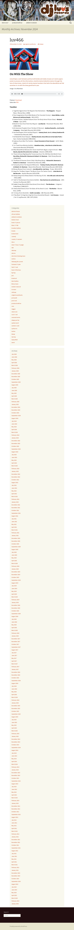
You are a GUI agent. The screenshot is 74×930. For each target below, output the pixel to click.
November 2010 (16, 876)
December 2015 (16, 705)
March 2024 (15, 432)
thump (13, 334)
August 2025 (15, 385)
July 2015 (14, 719)
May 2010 (14, 892)
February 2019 (15, 599)
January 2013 (15, 803)
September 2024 (16, 415)
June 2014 (14, 756)
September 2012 (16, 814)
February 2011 (15, 867)
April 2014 (14, 761)
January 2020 (15, 569)
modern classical (16, 287)
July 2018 (14, 619)
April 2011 (14, 862)
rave (13, 306)
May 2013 (14, 792)
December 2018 (16, 605)
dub (13, 247)
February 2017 (15, 666)
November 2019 (16, 574)
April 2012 (14, 828)
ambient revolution (31, 23)
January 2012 (15, 837)
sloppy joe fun (15, 320)
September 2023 (16, 449)
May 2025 (14, 393)
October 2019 (15, 577)
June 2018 (14, 622)
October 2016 (15, 678)
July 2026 (14, 354)
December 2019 (16, 572)
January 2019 (15, 602)
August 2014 (15, 750)
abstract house (16, 211)
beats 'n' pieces (16, 222)
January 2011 (15, 870)
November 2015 (16, 708)
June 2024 (14, 424)
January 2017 (15, 669)
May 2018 (14, 625)
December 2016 (16, 672)
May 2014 (14, 758)
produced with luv (17, 23)
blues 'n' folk (15, 225)
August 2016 (15, 683)
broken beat (15, 234)
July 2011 (14, 853)
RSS (17, 102)
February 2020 (15, 566)
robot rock (14, 312)
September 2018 (16, 613)
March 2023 (15, 466)
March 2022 (15, 496)
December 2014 (16, 739)
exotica (14, 259)
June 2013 (14, 789)
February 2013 (15, 800)
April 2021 (14, 527)
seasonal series (16, 317)
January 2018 (15, 636)
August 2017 (15, 650)
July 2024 (14, 421)
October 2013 (15, 778)
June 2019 (14, 588)
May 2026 (14, 360)
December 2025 (16, 374)
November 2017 (16, 641)
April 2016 (14, 694)
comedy (14, 236)
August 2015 (15, 717)
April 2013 (14, 795)
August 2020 (15, 549)
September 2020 (16, 546)
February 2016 (15, 700)
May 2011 (14, 859)
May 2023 (14, 460)
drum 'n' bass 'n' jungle (18, 245)
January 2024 (15, 438)
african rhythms (16, 214)
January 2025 (15, 404)
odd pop (14, 292)
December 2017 (16, 639)
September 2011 (16, 848)
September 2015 (16, 714)
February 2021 (15, 533)
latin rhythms (15, 281)
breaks (13, 231)
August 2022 (15, 482)
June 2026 (14, 357)
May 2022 (14, 491)
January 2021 (15, 535)
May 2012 (14, 825)
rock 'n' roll (14, 314)
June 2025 (14, 390)
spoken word (15, 323)
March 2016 (15, 697)
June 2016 (14, 689)
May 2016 (14, 692)
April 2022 (14, 493)
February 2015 (15, 733)
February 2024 (15, 435)
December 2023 (16, 440)
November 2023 (16, 443)
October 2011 (15, 845)
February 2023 (15, 468)
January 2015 (15, 736)
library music (15, 284)
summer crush (15, 326)
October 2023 (15, 446)
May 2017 (14, 658)
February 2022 (15, 499)
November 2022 (16, 477)
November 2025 (16, 376)
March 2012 (15, 831)
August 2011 (15, 851)
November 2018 (16, 608)
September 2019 (16, 580)
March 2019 (15, 597)
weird (13, 342)
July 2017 (14, 652)
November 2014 (16, 742)
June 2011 (14, 856)
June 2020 (14, 555)
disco (13, 242)
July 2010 (14, 887)
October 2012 (15, 811)
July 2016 (14, 686)
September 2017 (16, 647)
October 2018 (15, 611)
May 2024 (14, 427)
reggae (14, 309)
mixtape (41, 44)
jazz (13, 275)
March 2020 (15, 563)
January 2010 (15, 904)
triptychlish (15, 340)
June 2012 (14, 823)
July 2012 (14, 820)
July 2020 (14, 552)
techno (13, 331)
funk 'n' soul (15, 267)
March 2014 (15, 764)
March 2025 (15, 399)
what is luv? (5, 23)
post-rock (14, 300)
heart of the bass (16, 270)
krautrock (14, 278)
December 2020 (16, 538)
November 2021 (16, 507)
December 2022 (16, 474)
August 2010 (15, 884)
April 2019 (14, 594)
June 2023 (14, 457)
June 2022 (14, 488)
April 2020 (14, 560)
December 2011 (16, 839)
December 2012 (16, 806)
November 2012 (16, 809)
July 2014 (14, 753)
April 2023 (14, 463)
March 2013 (15, 798)
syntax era (14, 328)
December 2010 (16, 873)
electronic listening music (18, 256)
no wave (14, 289)
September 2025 (16, 382)
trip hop (14, 337)
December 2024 (16, 407)
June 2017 (14, 655)
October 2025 (15, 379)
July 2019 (14, 586)
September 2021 (16, 513)
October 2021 (15, 510)
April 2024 (14, 429)
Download (18, 100)
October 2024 (15, 413)
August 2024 (15, 418)
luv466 (16, 40)
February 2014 (15, 767)
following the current (17, 261)
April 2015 (14, 728)
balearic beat (15, 220)
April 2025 (14, 396)
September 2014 (16, 747)
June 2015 (14, 722)
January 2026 (15, 371)
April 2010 (14, 895)
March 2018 (15, 630)
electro (14, 253)
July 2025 (14, 387)
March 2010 (15, 898)
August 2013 (15, 784)
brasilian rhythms (16, 228)
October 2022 (15, 480)
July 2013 (14, 786)
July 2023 (14, 454)
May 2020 (14, 558)
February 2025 (15, 401)
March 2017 (15, 664)
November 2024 (16, 410)
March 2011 (15, 864)
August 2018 (15, 616)
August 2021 (15, 516)
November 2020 (16, 541)
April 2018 (14, 627)
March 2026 (15, 365)
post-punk (14, 298)
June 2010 (14, 890)
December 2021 (16, 505)
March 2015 (15, 731)
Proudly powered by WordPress (18, 926)
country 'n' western (17, 239)
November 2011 (16, 842)
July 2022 (14, 485)
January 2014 (15, 770)
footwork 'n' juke (16, 264)
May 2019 (14, 591)
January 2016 (15, 703)
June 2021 (14, 521)
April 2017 (14, 661)
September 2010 (16, 881)
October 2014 (15, 745)
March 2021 (15, 530)
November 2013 (16, 775)
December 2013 (16, 772)
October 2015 (15, 711)
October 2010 (15, 878)
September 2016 (16, 680)
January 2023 (15, 471)
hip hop (14, 273)
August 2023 (15, 452)
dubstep (14, 250)
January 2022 (15, 502)
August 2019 (15, 583)
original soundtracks (30, 44)
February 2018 (15, 633)
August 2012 (15, 817)
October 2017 (15, 644)
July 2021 (14, 519)
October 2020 (15, 544)
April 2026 (14, 362)
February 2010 (15, 901)
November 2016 (16, 675)
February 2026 (15, 368)
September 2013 (16, 781)
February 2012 (15, 834)
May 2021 (14, 524)
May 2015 (14, 725)
